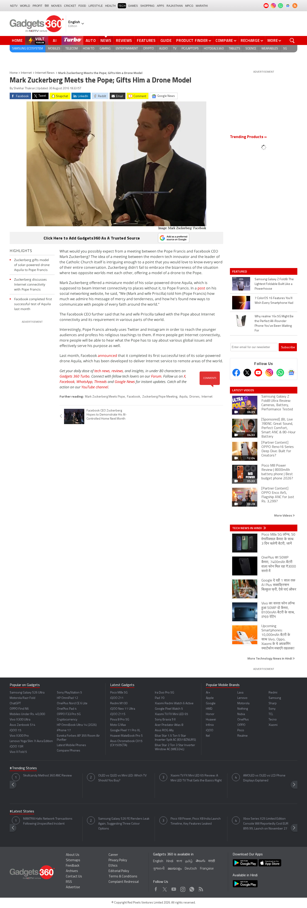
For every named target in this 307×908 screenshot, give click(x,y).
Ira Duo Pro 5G (164, 692)
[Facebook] (236, 372)
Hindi (169, 861)
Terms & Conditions (123, 876)
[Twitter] (247, 372)
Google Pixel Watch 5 (169, 709)
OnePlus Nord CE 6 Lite (72, 703)
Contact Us (74, 876)
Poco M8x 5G (119, 692)
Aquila (183, 396)
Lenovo (242, 698)
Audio (163, 48)
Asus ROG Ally (164, 730)
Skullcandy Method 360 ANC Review (47, 775)
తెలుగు (200, 861)
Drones (194, 396)
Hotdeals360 (214, 48)
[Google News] (291, 372)
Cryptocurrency (67, 719)
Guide (166, 40)
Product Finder (192, 40)
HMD (209, 709)
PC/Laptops (190, 48)
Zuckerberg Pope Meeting (159, 396)
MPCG (189, 5)
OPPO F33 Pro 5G (69, 714)
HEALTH (110, 5)
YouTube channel (94, 387)
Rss (200, 888)
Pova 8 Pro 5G (119, 719)
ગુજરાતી (159, 868)
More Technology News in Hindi (270, 658)
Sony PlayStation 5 (69, 692)
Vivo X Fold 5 (18, 752)
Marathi (202, 5)
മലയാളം (175, 868)
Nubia (241, 714)
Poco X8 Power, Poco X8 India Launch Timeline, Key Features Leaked (196, 821)
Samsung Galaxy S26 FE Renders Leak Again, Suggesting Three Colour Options (123, 823)
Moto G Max (118, 725)
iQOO (209, 730)
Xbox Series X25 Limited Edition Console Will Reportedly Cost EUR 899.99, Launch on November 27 (265, 823)
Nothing (242, 709)
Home (17, 40)
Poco (240, 730)
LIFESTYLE (96, 5)
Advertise (73, 887)
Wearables (269, 48)
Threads (100, 381)
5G (285, 48)
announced (107, 355)
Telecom (71, 48)
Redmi (273, 692)
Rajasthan (175, 5)
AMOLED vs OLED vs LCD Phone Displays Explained (264, 778)
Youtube (174, 888)
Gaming (105, 48)
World (25, 5)
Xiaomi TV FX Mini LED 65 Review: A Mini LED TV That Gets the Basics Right (196, 778)
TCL (271, 714)
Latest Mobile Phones (71, 745)
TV (174, 48)
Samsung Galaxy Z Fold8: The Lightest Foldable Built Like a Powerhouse (274, 284)
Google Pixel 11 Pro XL (125, 730)
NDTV (14, 5)
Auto (91, 40)
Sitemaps (73, 860)
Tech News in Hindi (247, 528)
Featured (240, 271)
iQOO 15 (15, 730)
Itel (208, 736)
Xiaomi (273, 725)
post (201, 288)
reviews (117, 370)
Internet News (45, 73)
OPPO (241, 725)
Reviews (124, 40)
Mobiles (54, 48)
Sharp (273, 703)
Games (133, 5)
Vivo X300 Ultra (20, 719)
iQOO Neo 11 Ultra (122, 709)
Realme (242, 736)
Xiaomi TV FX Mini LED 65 (171, 714)
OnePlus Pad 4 (67, 709)
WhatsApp (84, 381)
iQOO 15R (16, 746)
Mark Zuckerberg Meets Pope (105, 396)
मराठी (211, 861)
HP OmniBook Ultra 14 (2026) (77, 725)
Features (146, 40)
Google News (125, 381)
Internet (26, 73)
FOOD (82, 5)
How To (88, 48)
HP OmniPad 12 (67, 698)
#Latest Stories (22, 811)
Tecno (273, 719)
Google (211, 703)
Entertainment (127, 48)
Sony (272, 709)
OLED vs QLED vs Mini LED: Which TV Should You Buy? (122, 778)
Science (250, 48)
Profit (37, 5)
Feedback (72, 866)
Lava (240, 692)
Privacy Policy (118, 860)
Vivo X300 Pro (19, 736)
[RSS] (294, 5)
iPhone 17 (64, 730)
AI (55, 40)
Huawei (211, 719)
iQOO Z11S (117, 714)
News (105, 40)
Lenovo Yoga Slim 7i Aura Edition (31, 741)
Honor (210, 714)
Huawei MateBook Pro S (126, 736)
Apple (210, 698)
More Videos (283, 515)
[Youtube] (258, 372)
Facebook (67, 381)
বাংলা (179, 861)
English (158, 861)
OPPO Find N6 (19, 709)
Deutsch (191, 868)
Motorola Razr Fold (22, 698)
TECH (122, 5)
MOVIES (56, 5)
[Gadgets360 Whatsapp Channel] (280, 372)
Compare (224, 40)
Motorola (243, 703)
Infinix (210, 725)
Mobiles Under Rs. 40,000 (27, 714)
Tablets (234, 48)
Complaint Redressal (124, 882)
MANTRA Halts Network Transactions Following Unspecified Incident (47, 821)
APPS (160, 5)
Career (113, 855)
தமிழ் (189, 861)
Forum (156, 376)
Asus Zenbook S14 (22, 725)
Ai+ (208, 692)
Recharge (250, 40)
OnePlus (243, 719)
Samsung (275, 698)
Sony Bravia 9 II (165, 719)
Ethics (113, 866)
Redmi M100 (118, 703)
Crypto (148, 48)
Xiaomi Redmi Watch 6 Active (174, 703)
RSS (69, 882)
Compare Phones (68, 750)
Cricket (70, 5)
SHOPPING (147, 5)
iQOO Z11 (117, 698)
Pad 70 (159, 698)
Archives (72, 871)
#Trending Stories (23, 768)
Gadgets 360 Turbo (74, 376)
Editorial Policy (119, 871)
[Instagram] (269, 372)
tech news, (102, 370)
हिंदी (47, 5)
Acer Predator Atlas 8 (169, 725)
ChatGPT (15, 703)
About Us (72, 855)
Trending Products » (248, 137)
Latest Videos (243, 390)
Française (207, 868)
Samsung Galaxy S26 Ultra (27, 692)
